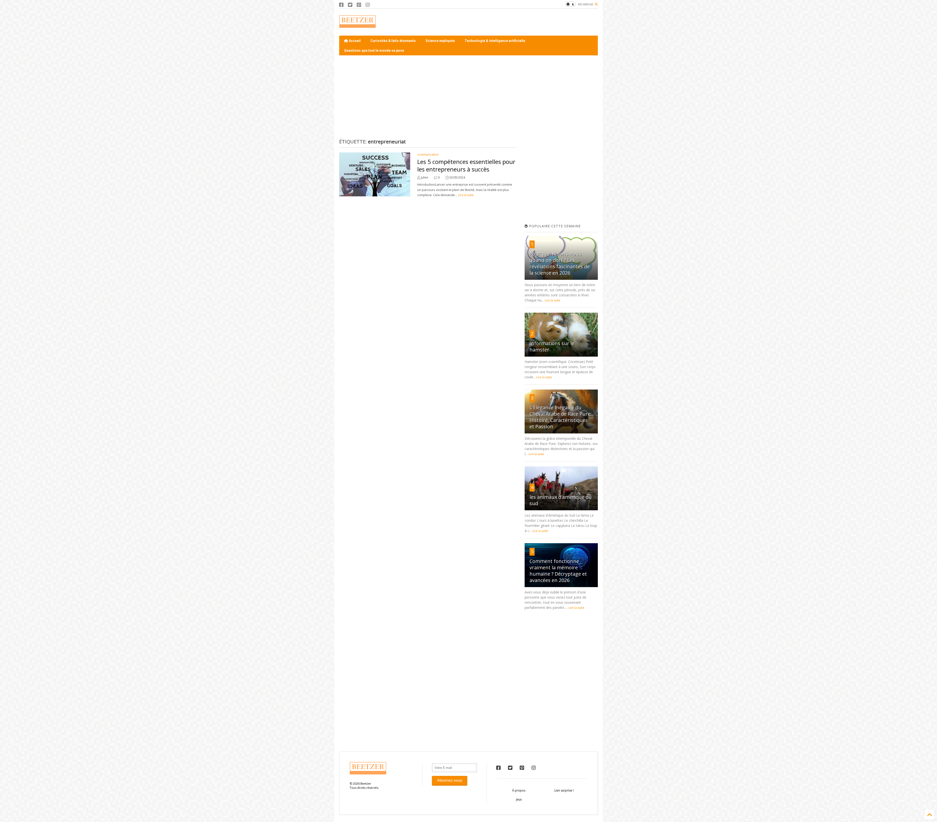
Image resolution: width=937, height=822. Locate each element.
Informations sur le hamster (552, 346)
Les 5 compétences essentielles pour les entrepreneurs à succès (466, 165)
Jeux (519, 799)
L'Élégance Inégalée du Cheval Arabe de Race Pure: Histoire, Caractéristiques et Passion (561, 417)
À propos (518, 790)
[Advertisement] (509, 22)
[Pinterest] (359, 4)
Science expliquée (440, 41)
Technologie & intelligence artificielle (495, 41)
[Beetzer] (357, 25)
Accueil (354, 41)
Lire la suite (466, 195)
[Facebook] (341, 4)
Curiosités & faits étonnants (393, 41)
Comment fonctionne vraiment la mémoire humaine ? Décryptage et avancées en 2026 (558, 570)
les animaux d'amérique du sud (561, 500)
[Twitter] (350, 4)
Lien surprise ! (564, 790)
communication (428, 154)
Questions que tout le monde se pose (374, 50)
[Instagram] (368, 4)
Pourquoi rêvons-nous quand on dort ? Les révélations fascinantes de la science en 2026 (560, 263)
